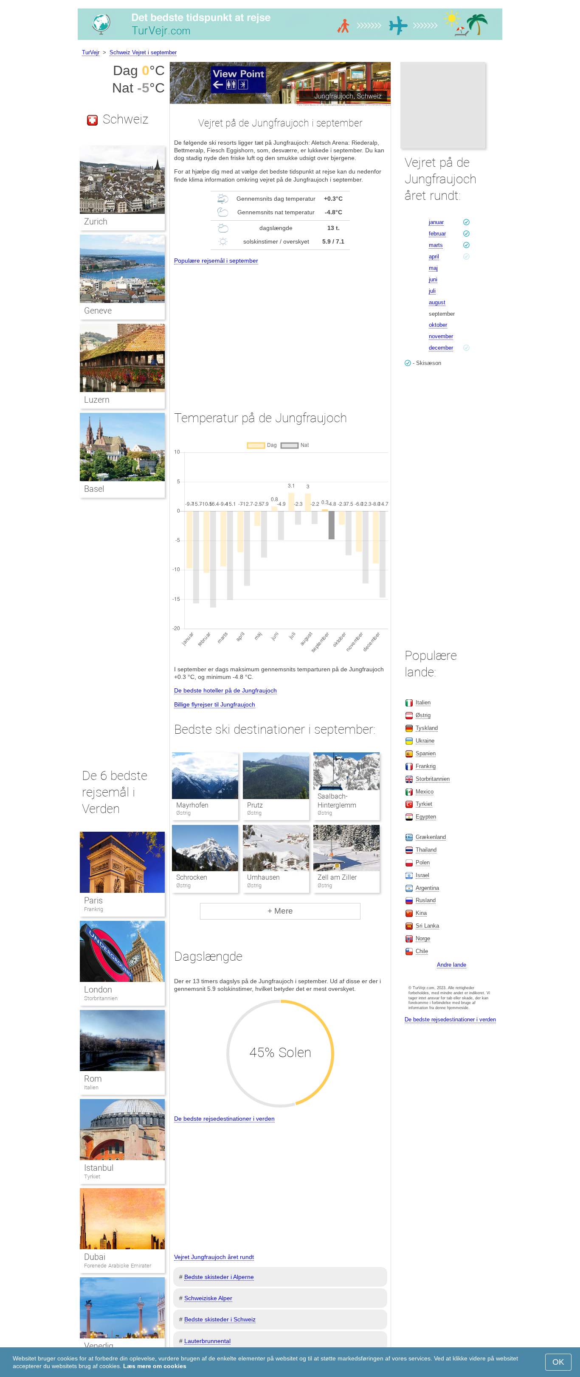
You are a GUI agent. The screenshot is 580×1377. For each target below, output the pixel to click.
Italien (91, 1087)
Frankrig (93, 909)
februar (437, 233)
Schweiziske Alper (208, 1298)
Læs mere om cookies (154, 1366)
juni (433, 279)
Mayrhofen (192, 805)
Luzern (97, 400)
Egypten (426, 816)
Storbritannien (101, 998)
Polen (423, 862)
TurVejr (90, 52)
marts (436, 245)
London (98, 989)
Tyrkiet (92, 1176)
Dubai (94, 1257)
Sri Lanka (427, 926)
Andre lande (451, 965)
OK (558, 1361)
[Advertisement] (280, 329)
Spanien (426, 753)
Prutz (255, 805)
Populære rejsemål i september (216, 260)
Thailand (426, 850)
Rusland (426, 900)
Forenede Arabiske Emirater (117, 1265)
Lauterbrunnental (207, 1341)
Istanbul (98, 1168)
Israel (422, 875)
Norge (423, 938)
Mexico (425, 791)
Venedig (98, 1346)
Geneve (98, 311)
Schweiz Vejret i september (143, 52)
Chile (422, 951)
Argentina (427, 888)
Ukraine (425, 741)
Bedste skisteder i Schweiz (220, 1319)
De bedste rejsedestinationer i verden (224, 1118)
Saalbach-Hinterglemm (337, 800)
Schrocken (191, 877)
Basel (94, 489)
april (434, 256)
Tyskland (427, 728)
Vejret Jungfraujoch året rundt (214, 1257)
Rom (93, 1079)
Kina (421, 913)
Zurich (95, 221)
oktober (438, 325)
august (437, 302)
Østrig (423, 715)
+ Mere (280, 910)
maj (433, 268)
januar (436, 222)
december (441, 348)
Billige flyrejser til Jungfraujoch (214, 704)
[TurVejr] (290, 39)
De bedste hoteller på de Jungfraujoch (225, 690)
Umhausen (263, 877)
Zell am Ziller (337, 877)
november (441, 336)
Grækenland (431, 837)
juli (432, 291)
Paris (93, 900)
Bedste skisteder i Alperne (219, 1276)
